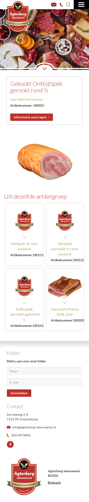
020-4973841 (21, 435)
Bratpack (54, 482)
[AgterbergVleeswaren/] (10, 444)
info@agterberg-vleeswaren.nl (34, 427)
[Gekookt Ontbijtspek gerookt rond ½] (44, 158)
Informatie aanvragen (30, 117)
